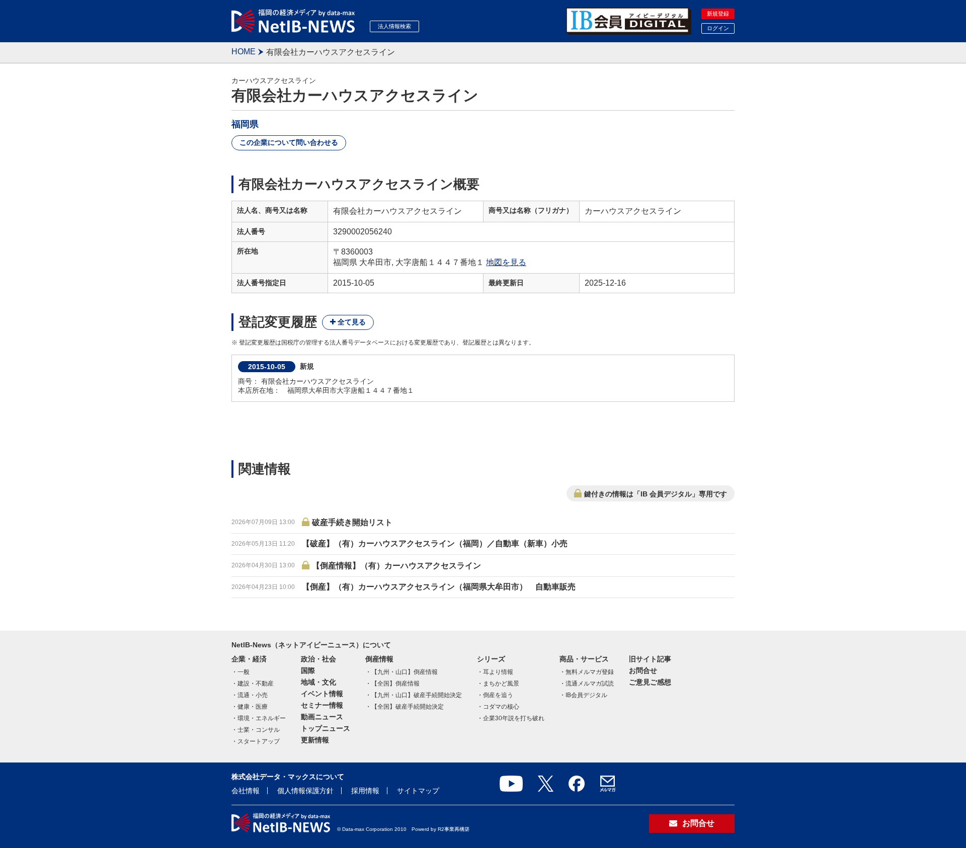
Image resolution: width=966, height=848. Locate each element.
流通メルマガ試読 (590, 683)
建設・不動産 (255, 683)
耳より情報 (498, 671)
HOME (243, 51)
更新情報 (315, 740)
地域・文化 (318, 682)
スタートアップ (258, 741)
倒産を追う (498, 695)
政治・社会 (318, 659)
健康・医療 (252, 706)
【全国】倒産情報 (395, 683)
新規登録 (718, 14)
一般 (243, 671)
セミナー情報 (322, 705)
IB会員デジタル (586, 695)
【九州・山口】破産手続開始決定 (416, 695)
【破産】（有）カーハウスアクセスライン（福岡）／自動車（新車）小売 (435, 543)
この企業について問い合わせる (288, 142)
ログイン (718, 28)
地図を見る (506, 262)
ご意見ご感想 (650, 682)
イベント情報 (322, 694)
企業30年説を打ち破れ (513, 718)
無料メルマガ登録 (590, 671)
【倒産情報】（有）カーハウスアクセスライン (396, 565)
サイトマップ (418, 791)
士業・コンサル (258, 729)
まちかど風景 (501, 683)
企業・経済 (249, 659)
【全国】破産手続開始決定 (407, 706)
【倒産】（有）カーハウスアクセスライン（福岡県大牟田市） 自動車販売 (439, 586)
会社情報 (245, 791)
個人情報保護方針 (305, 791)
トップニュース (325, 728)
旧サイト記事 (650, 659)
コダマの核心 (501, 706)
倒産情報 (379, 659)
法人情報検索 (394, 26)
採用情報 (365, 791)
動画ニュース (322, 717)
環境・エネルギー (261, 718)
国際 (308, 670)
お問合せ (643, 670)
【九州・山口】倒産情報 (404, 671)
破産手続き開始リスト (352, 522)
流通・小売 (252, 695)
